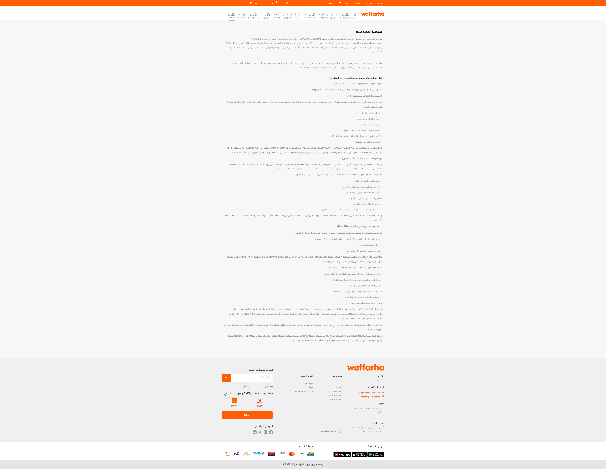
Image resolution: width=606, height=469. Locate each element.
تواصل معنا (357, 3)
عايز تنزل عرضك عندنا (327, 431)
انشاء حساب (259, 3)
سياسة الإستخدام (335, 395)
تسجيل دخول (269, 3)
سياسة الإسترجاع (335, 400)
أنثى (244, 386)
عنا (341, 383)
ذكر (267, 386)
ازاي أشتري (381, 3)
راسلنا (247, 415)
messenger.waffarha (370, 396)
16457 (378, 381)
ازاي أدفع (369, 3)
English (345, 3)
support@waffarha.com (369, 392)
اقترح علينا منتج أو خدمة (303, 391)
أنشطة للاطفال (231, 19)
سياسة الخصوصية (335, 391)
